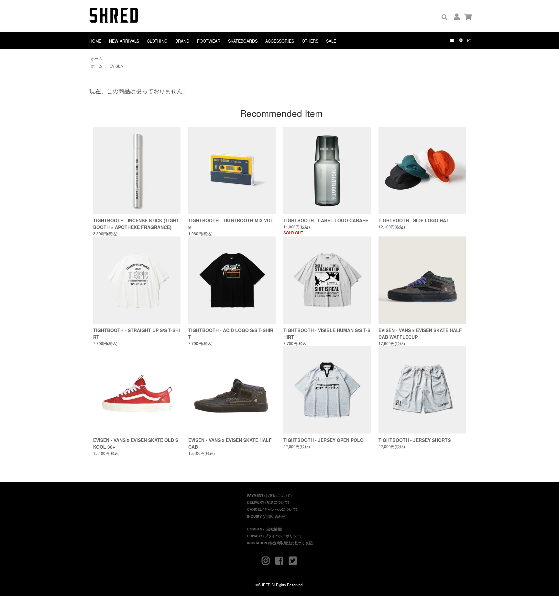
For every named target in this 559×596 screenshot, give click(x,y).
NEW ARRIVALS (124, 41)
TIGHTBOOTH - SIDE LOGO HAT (413, 220)
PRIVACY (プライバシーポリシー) (274, 535)
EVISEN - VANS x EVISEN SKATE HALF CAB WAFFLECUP (420, 333)
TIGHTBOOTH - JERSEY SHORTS (414, 440)
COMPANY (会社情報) (264, 529)
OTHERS (310, 41)
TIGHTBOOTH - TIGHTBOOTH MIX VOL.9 (231, 223)
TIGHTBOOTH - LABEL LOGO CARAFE (325, 220)
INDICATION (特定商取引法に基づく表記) (280, 542)
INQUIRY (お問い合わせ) (267, 516)
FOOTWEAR (208, 41)
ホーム (97, 58)
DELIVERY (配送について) (268, 502)
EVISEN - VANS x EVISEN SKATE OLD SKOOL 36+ (135, 443)
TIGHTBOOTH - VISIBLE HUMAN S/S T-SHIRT (326, 333)
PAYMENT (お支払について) (269, 495)
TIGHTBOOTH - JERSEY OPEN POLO (323, 440)
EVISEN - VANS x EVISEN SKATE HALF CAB (230, 443)
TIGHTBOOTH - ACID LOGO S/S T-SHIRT (230, 333)
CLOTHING (157, 41)
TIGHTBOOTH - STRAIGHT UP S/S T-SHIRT (136, 333)
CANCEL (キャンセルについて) (272, 509)
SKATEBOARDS (243, 41)
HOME (95, 41)
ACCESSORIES (279, 41)
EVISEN (116, 65)
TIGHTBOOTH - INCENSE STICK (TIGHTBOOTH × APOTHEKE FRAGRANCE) (136, 223)
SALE (331, 41)
